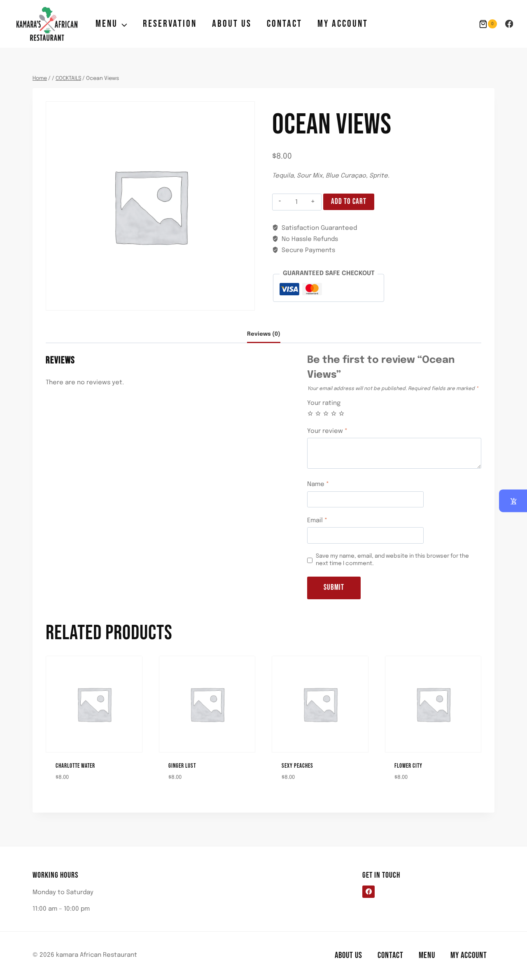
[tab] (263, 335)
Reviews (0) (263, 334)
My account (342, 24)
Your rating (323, 403)
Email (317, 520)
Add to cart (348, 201)
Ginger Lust (182, 766)
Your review (327, 431)
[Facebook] (509, 24)
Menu (427, 955)
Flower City (408, 766)
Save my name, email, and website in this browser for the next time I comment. (392, 559)
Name (318, 484)
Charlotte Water (75, 766)
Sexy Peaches (297, 766)
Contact (284, 24)
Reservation (170, 24)
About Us (232, 24)
